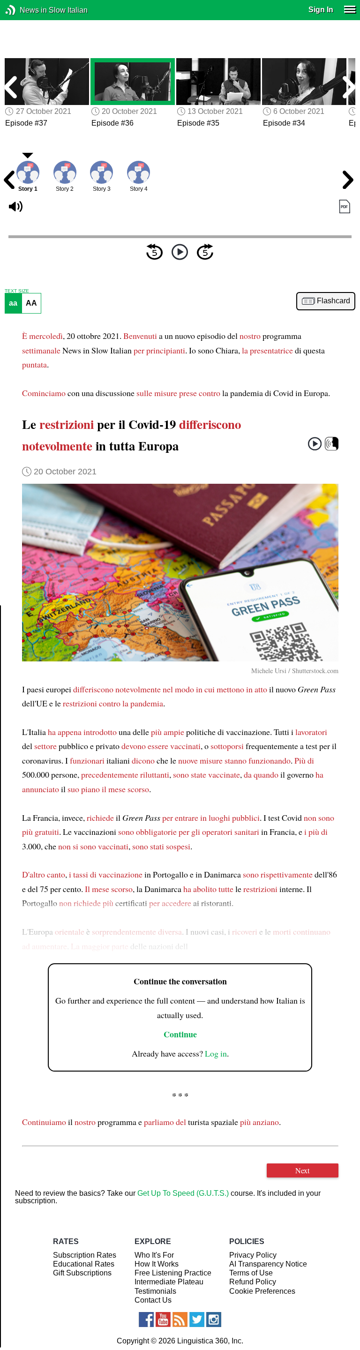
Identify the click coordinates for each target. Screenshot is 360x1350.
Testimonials (155, 1291)
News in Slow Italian (25, 10)
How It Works (157, 1264)
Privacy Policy (253, 1255)
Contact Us (153, 1300)
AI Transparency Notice (268, 1264)
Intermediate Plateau (169, 1282)
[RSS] (180, 1319)
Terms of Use (251, 1273)
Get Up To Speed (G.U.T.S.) (183, 1193)
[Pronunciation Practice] (331, 443)
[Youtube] (163, 1319)
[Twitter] (196, 1319)
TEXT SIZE (17, 291)
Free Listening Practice (173, 1273)
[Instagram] (213, 1319)
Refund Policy (252, 1282)
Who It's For (154, 1255)
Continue (180, 1034)
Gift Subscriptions (82, 1273)
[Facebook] (146, 1319)
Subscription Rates (84, 1255)
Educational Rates (83, 1264)
